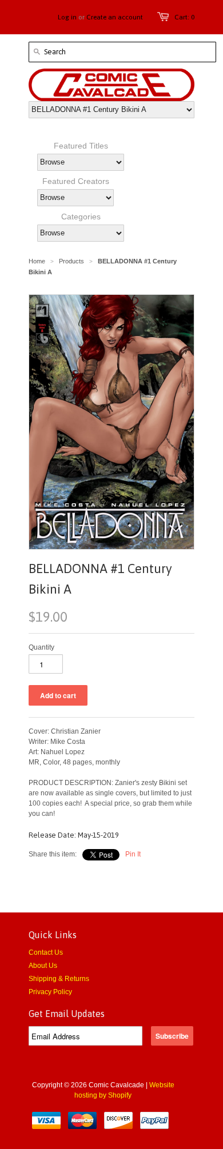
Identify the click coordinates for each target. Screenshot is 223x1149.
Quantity (41, 647)
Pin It (133, 854)
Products (71, 261)
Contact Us (46, 952)
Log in (67, 17)
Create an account (114, 17)
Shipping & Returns (59, 979)
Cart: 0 (184, 17)
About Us (43, 966)
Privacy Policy (50, 992)
